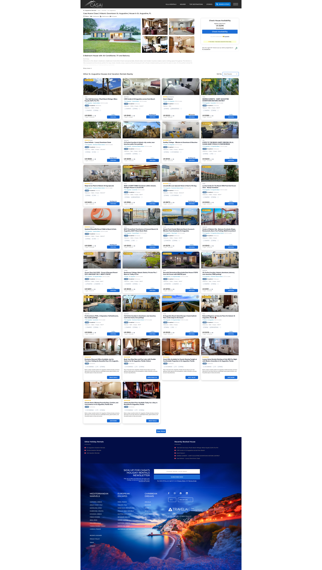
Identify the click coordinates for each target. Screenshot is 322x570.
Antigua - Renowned (152, 526)
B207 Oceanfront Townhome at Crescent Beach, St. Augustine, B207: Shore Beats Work (141, 230)
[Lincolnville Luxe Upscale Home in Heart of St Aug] (180, 173)
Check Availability (220, 32)
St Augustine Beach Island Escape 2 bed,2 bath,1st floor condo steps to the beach (179, 316)
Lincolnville (213, 103)
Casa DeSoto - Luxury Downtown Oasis (98, 142)
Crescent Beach (135, 101)
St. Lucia (147, 511)
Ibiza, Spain (93, 520)
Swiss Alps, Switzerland (126, 508)
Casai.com (176, 516)
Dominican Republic (151, 529)
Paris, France (122, 502)
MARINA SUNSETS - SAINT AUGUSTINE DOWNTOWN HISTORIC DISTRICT (215, 100)
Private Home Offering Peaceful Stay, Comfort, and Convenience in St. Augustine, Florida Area (101, 403)
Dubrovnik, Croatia (96, 511)
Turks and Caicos (151, 520)
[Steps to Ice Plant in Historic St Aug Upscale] (102, 173)
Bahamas (148, 505)
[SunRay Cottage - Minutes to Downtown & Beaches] (180, 130)
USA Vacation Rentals (93, 453)
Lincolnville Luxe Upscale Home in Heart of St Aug (179, 186)
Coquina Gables (96, 103)
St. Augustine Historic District (217, 233)
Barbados (148, 514)
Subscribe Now (177, 477)
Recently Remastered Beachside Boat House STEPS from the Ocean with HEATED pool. (180, 273)
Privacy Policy (181, 481)
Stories (209, 4)
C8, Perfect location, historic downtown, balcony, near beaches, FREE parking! (218, 273)
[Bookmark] (89, 20)
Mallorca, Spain (95, 523)
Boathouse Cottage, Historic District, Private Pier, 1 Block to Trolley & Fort (140, 273)
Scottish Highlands (124, 514)
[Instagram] (175, 493)
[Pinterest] (181, 493)
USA (99, 10)
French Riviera (95, 517)
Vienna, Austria (123, 520)
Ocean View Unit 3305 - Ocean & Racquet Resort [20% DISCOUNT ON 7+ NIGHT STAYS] (101, 273)
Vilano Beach (174, 233)
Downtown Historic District (99, 144)
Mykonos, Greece (96, 514)
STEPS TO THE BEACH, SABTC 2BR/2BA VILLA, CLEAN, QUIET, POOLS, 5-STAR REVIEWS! (217, 143)
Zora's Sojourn (168, 99)
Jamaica (147, 517)
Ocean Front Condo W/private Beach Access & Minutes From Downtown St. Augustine (178, 230)
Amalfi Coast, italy (96, 505)
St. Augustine (112, 10)
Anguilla (148, 502)
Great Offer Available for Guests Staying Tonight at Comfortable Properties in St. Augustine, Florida (180, 360)
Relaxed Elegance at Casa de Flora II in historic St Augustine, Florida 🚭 (218, 316)
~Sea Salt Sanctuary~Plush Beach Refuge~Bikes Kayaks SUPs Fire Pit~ (101, 100)
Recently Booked (96, 535)
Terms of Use (192, 481)
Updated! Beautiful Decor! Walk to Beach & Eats (100, 229)
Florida (104, 10)
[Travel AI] (178, 509)
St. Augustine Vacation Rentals (96, 447)
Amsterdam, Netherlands (126, 529)
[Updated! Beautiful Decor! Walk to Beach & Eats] (102, 216)
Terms (92, 542)
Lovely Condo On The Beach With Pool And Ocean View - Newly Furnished (219, 186)
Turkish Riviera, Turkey (98, 526)
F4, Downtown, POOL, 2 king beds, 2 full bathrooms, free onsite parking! (101, 316)
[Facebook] (169, 493)
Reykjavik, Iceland (124, 517)
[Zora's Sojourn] (180, 86)
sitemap (92, 546)
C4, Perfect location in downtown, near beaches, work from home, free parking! (140, 316)
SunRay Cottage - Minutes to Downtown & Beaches (180, 142)
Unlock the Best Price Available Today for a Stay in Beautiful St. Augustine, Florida (140, 403)
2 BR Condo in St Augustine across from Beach (139, 99)
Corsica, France (95, 529)
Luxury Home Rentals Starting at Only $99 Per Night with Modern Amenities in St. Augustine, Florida (219, 360)
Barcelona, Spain (96, 508)
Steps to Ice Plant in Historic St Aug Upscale (99, 186)
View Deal (113, 117)
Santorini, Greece (96, 502)
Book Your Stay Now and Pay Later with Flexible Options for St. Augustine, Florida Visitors (140, 360)
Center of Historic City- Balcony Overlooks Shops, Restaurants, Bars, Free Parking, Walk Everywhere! (219, 230)
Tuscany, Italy (122, 505)
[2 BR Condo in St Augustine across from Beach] (141, 86)
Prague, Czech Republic (126, 511)
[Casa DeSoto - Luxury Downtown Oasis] (102, 130)
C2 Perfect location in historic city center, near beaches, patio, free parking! (139, 143)
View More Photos (90, 51)
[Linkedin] (187, 493)
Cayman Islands (150, 523)
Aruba (147, 508)
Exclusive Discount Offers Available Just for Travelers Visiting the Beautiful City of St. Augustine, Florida (102, 360)
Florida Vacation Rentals (94, 450)
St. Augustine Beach (215, 146)
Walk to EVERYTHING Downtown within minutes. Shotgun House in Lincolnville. (140, 186)
